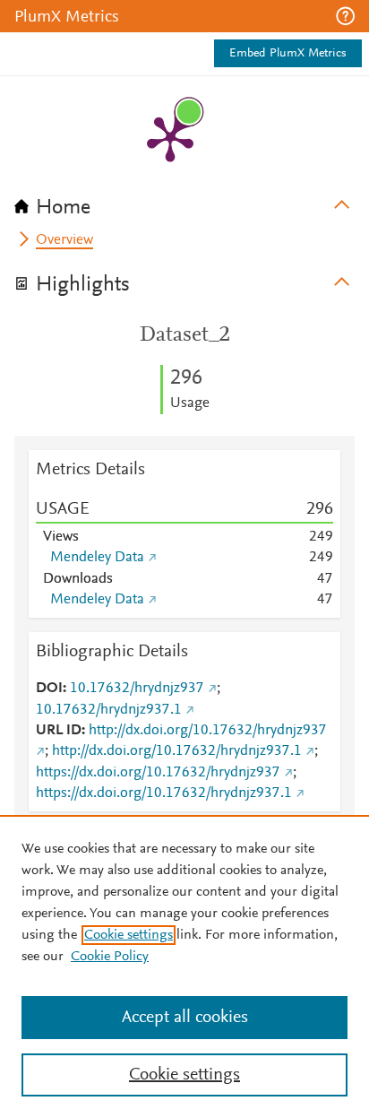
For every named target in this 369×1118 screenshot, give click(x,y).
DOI (49, 688)
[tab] (184, 201)
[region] (184, 966)
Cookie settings (128, 935)
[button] (345, 16)
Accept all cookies (185, 1018)
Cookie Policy (110, 956)
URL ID (59, 731)
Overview (64, 240)
